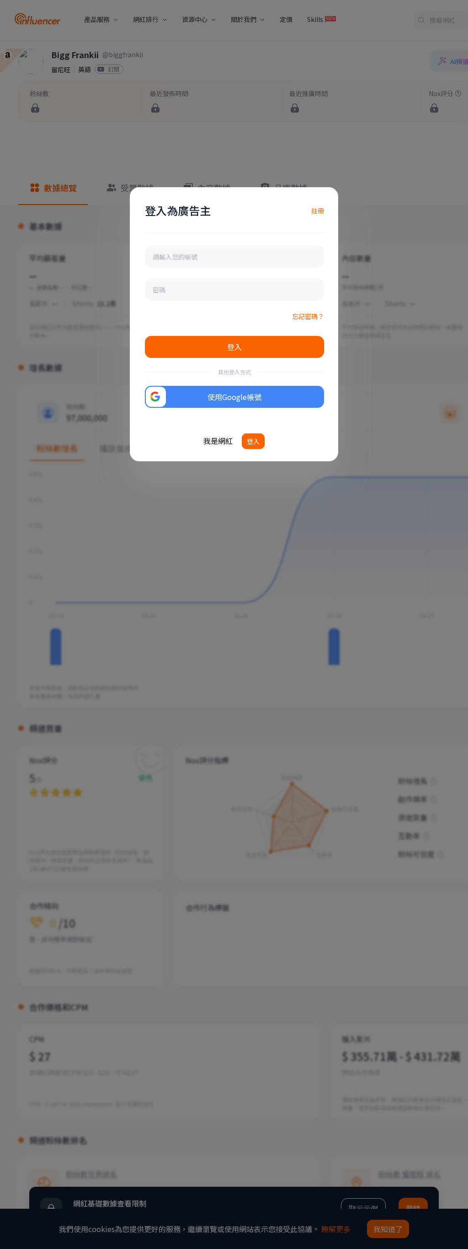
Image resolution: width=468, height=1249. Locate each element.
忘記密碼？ (308, 316)
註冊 (317, 210)
